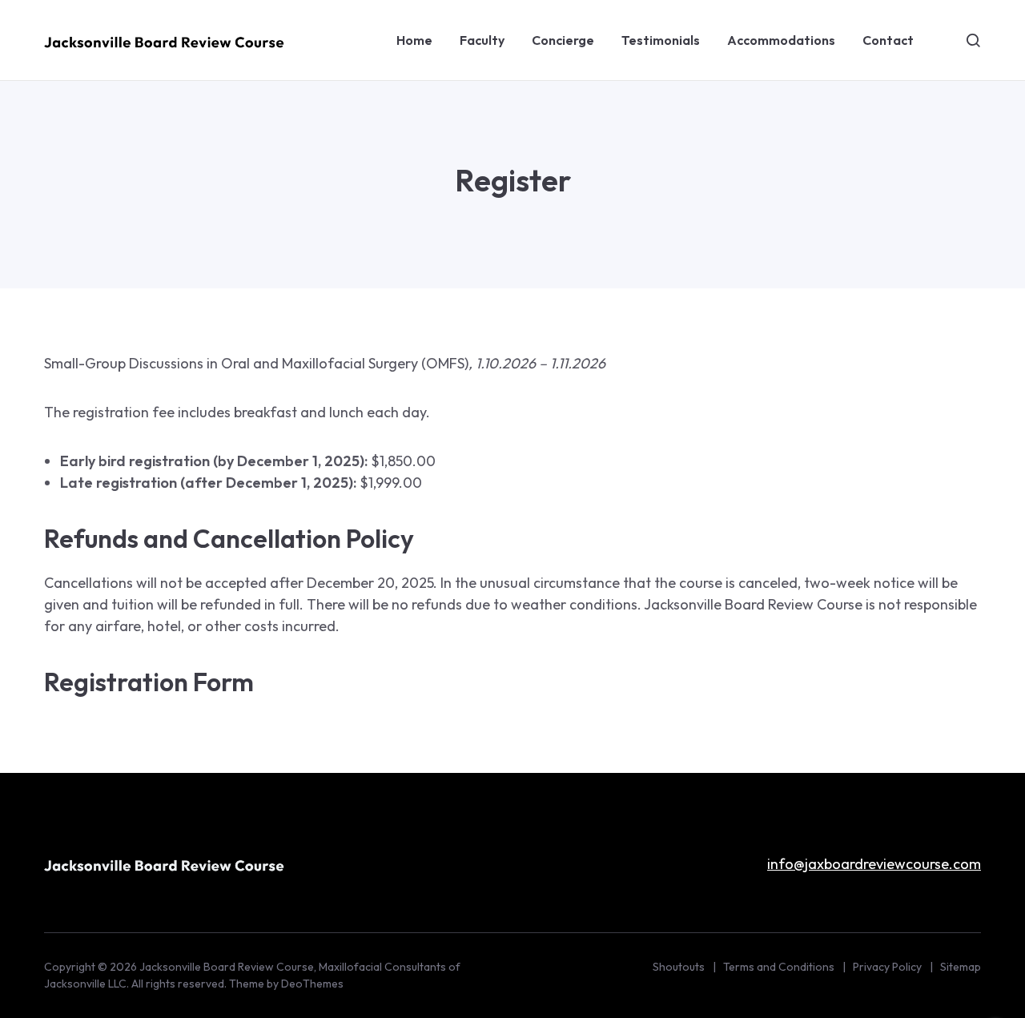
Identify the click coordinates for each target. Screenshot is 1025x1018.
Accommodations (781, 40)
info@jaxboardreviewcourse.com (874, 864)
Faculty (482, 40)
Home (414, 40)
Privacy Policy (887, 967)
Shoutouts (679, 967)
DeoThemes (312, 983)
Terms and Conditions (778, 967)
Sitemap (960, 967)
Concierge (563, 40)
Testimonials (660, 40)
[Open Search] (973, 40)
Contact (888, 40)
